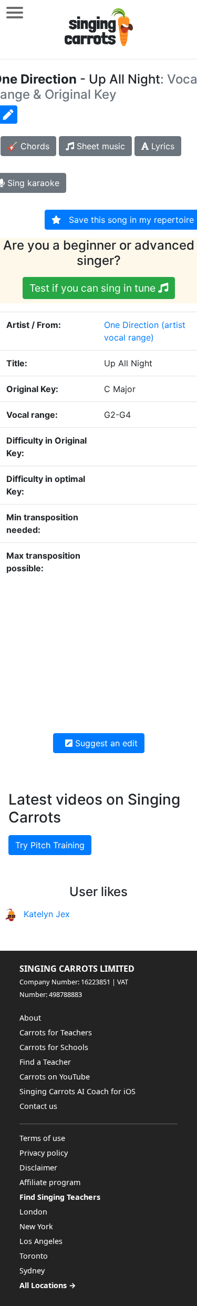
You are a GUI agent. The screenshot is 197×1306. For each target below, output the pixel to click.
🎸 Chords (28, 146)
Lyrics (161, 146)
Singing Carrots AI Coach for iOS (77, 1091)
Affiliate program (49, 1182)
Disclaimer (38, 1168)
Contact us (38, 1106)
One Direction (131, 325)
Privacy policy (43, 1153)
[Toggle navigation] (14, 12)
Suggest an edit (105, 743)
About (30, 1018)
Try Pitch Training (50, 845)
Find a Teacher (45, 1062)
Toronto (33, 1256)
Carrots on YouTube (54, 1077)
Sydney (32, 1271)
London (33, 1212)
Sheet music (99, 146)
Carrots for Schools (53, 1047)
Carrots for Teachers (55, 1032)
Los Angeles (41, 1241)
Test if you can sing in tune (93, 288)
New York (36, 1226)
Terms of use (42, 1138)
